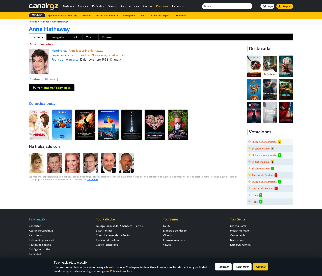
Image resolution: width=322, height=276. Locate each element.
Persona (38, 37)
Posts (75, 37)
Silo (143, 15)
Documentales (129, 6)
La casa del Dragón (159, 15)
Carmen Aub (237, 235)
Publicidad (35, 254)
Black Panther (104, 230)
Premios (107, 37)
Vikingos (168, 235)
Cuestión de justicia (107, 240)
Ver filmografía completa (53, 87)
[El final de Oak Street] (270, 112)
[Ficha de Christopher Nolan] (90, 163)
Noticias (68, 6)
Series (112, 6)
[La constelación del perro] (270, 89)
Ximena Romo (238, 226)
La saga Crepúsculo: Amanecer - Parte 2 (119, 226)
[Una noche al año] (286, 89)
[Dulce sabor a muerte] (286, 66)
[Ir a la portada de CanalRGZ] (43, 6)
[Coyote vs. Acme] (254, 66)
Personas (162, 6)
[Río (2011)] (108, 125)
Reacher (87, 15)
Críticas (83, 6)
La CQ (166, 226)
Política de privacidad (41, 240)
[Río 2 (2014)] (62, 125)
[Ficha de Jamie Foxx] (126, 163)
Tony (255, 195)
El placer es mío (261, 148)
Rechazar (223, 266)
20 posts (50, 79)
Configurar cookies (40, 249)
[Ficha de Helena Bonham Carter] (36, 163)
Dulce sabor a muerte (107, 15)
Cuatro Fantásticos (107, 244)
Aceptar (260, 266)
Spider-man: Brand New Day (62, 15)
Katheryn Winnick (240, 244)
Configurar (242, 266)
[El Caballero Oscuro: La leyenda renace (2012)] (85, 125)
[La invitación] (270, 66)
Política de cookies (40, 244)
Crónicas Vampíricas (174, 240)
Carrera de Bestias (262, 175)
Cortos (147, 6)
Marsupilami (129, 15)
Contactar (35, 226)
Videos (90, 37)
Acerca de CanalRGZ (41, 230)
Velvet (167, 244)
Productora (46, 44)
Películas (98, 6)
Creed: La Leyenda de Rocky (113, 235)
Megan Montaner (240, 230)
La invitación (181, 15)
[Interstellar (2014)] (131, 125)
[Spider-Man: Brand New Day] (286, 112)
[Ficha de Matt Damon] (54, 163)
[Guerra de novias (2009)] (39, 125)
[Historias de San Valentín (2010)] (155, 125)
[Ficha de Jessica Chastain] (72, 163)
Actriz (33, 44)
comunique (92, 179)
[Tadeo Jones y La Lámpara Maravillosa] (254, 89)
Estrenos (178, 6)
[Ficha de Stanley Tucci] (108, 163)
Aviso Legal (35, 235)
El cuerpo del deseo (175, 230)
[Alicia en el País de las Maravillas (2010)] (178, 125)
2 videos (35, 79)
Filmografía (57, 37)
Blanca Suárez (238, 240)
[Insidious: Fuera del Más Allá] (254, 112)
